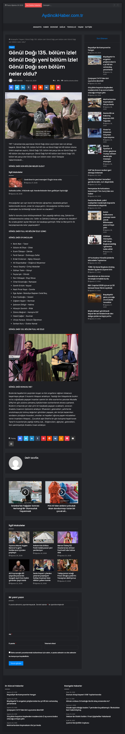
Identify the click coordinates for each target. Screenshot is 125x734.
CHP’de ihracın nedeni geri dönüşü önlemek (99, 171)
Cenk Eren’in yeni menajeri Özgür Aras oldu (43, 179)
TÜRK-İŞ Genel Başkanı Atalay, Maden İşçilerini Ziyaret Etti (101, 268)
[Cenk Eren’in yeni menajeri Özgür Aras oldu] (15, 182)
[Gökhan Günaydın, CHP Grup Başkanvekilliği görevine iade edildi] (94, 239)
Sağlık (62, 27)
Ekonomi (54, 27)
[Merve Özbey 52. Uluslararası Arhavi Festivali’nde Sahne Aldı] (67, 537)
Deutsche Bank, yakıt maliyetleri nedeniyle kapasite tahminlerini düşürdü (101, 203)
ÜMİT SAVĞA (18, 81)
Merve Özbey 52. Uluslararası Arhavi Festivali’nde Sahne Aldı (66, 549)
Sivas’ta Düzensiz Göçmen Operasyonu (108, 133)
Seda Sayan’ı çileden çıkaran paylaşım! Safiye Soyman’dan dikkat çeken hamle (42, 577)
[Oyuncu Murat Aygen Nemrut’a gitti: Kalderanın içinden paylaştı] (19, 537)
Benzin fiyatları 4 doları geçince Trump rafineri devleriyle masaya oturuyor (109, 154)
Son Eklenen (102, 38)
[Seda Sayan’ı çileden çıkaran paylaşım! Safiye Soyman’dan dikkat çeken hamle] (43, 565)
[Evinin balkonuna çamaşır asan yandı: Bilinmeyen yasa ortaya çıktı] (94, 215)
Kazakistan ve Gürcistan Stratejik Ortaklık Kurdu (99, 277)
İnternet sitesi (50, 643)
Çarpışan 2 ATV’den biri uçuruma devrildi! (58, 5)
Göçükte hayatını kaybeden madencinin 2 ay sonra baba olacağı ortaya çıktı (100, 90)
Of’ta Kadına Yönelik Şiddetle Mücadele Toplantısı (101, 259)
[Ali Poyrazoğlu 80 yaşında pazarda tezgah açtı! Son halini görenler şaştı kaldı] (19, 565)
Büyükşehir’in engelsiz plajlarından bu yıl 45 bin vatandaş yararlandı (109, 63)
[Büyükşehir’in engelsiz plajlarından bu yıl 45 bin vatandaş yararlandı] (94, 60)
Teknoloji (71, 27)
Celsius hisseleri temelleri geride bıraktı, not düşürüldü (101, 180)
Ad (10, 634)
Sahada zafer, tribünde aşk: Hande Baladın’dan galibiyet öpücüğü (38, 190)
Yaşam (80, 27)
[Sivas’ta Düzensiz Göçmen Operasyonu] (94, 133)
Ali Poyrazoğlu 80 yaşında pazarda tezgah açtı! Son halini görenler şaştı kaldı (19, 577)
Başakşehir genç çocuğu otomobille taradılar (109, 298)
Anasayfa (37, 27)
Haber (46, 27)
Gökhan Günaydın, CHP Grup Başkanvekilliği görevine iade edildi (109, 242)
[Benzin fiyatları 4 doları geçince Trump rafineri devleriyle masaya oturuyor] (94, 149)
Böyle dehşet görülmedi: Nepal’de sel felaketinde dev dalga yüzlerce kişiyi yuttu (100, 313)
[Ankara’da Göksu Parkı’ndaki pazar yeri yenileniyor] (43, 537)
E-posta (12, 643)
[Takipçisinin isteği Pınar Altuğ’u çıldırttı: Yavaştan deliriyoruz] (67, 565)
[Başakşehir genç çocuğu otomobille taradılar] (94, 298)
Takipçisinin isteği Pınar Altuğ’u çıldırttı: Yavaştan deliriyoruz (66, 575)
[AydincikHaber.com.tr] (62, 15)
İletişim (88, 27)
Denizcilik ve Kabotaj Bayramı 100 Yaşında (108, 117)
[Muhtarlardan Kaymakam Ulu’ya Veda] (94, 102)
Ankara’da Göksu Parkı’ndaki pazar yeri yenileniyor (42, 547)
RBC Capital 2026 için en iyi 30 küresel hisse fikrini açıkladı (101, 286)
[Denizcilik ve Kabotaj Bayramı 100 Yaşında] (94, 116)
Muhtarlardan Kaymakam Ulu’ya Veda (109, 102)
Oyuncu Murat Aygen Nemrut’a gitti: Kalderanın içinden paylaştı (18, 549)
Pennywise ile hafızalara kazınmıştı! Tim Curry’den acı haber (101, 191)
